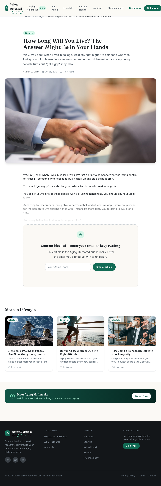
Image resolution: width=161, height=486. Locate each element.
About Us (49, 447)
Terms (141, 475)
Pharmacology (116, 8)
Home (28, 16)
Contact (152, 475)
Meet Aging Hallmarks (55, 436)
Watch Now (141, 396)
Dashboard (135, 8)
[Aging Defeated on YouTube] (15, 460)
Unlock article (104, 267)
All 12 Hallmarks (52, 442)
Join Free (131, 445)
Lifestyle (68, 8)
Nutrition (97, 8)
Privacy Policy (128, 475)
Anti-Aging (55, 8)
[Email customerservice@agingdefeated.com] (23, 460)
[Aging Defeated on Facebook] (8, 460)
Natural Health (83, 8)
